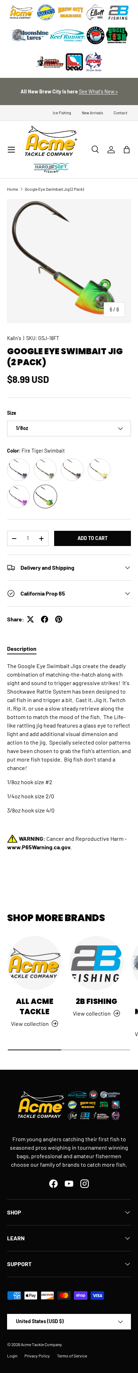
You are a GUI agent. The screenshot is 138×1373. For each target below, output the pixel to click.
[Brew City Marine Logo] (70, 12)
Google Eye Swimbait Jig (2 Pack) (54, 188)
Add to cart (92, 538)
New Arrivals (92, 112)
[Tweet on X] (30, 619)
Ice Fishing (62, 112)
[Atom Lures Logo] (94, 62)
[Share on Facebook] (45, 619)
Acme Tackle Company (41, 1344)
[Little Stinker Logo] (49, 62)
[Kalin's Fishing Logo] (46, 12)
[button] (126, 149)
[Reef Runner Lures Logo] (67, 35)
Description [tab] (21, 648)
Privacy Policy (37, 1355)
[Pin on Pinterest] (59, 619)
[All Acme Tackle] (34, 963)
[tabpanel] (69, 764)
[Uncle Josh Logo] (116, 35)
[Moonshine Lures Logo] (30, 35)
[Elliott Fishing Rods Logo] (95, 12)
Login (12, 1355)
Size (11, 413)
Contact (120, 112)
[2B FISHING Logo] (118, 12)
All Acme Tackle (34, 1006)
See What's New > (98, 91)
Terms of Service (72, 1355)
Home (12, 188)
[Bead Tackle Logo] (74, 62)
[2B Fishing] (96, 963)
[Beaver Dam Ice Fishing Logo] (95, 35)
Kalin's (14, 338)
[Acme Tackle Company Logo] (21, 12)
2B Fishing (96, 1001)
